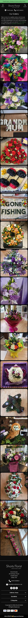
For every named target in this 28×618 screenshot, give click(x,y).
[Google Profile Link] (16, 588)
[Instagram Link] (14, 588)
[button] (14, 40)
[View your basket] (25, 6)
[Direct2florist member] (14, 616)
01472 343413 (19, 10)
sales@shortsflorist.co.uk (18, 23)
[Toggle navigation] (3, 6)
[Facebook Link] (11, 588)
